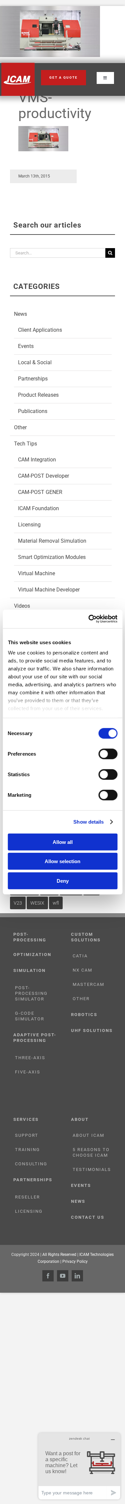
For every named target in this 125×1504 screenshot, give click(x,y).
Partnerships (33, 379)
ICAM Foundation (38, 508)
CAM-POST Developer (43, 476)
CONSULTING (31, 1163)
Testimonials (92, 1169)
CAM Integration (37, 459)
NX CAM (82, 970)
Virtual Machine (36, 573)
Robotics (84, 1014)
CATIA (80, 955)
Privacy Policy (75, 1261)
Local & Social (35, 362)
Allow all (63, 842)
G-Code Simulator (29, 1016)
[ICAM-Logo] (18, 65)
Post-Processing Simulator (31, 993)
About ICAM (88, 1135)
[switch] (107, 753)
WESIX (37, 903)
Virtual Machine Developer (49, 589)
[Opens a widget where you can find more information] (79, 1466)
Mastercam (88, 984)
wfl (56, 903)
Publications (32, 411)
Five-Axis (27, 1071)
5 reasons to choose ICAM (91, 1152)
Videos (22, 606)
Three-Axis (30, 1057)
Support (26, 1135)
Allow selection (62, 861)
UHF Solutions (92, 1030)
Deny (63, 880)
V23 (18, 903)
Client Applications (40, 330)
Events (26, 346)
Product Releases (38, 395)
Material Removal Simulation (52, 541)
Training (27, 1149)
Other (20, 427)
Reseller (27, 1197)
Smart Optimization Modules (52, 557)
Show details (88, 822)
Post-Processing (29, 937)
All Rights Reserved (59, 1254)
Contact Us (87, 1217)
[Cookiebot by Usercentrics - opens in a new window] (89, 619)
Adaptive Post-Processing (34, 1037)
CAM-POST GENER (40, 492)
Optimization (32, 954)
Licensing (29, 524)
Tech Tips (25, 444)
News (20, 314)
